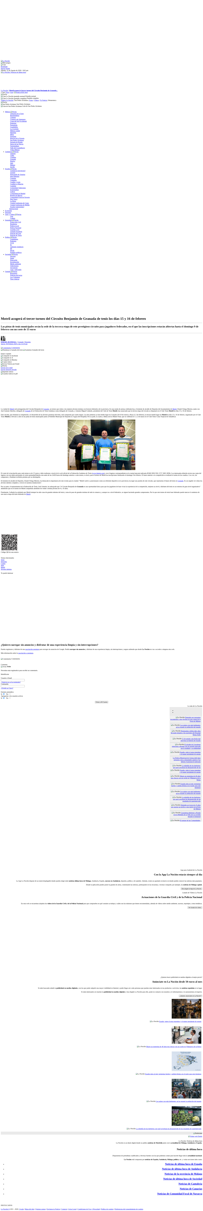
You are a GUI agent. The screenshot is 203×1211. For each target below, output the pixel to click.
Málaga (7, 112)
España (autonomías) (17, 207)
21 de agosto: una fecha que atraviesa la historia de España (191, 739)
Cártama (13, 117)
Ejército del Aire (15, 233)
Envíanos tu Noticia (53, 1209)
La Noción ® (5, 1209)
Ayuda (21, 1209)
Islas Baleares (14, 176)
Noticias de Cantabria (190, 1183)
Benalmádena (14, 115)
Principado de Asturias (17, 174)
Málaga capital (15, 131)
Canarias (13, 178)
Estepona (13, 123)
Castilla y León (15, 182)
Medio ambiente (15, 264)
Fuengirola (13, 125)
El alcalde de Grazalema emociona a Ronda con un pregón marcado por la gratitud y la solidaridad (186, 746)
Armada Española (16, 231)
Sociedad (8, 254)
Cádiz (12, 155)
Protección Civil (15, 222)
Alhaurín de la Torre (17, 114)
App (11, 92)
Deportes (8, 212)
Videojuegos (14, 266)
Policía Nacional (15, 228)
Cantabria (13, 180)
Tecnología (14, 268)
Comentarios (15, 348)
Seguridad (8, 220)
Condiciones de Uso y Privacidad (88, 1209)
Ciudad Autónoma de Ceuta (19, 203)
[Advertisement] (64, 15)
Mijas (12, 134)
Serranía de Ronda (16, 142)
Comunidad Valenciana (18, 188)
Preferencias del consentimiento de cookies (129, 1209)
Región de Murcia (16, 195)
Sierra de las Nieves (16, 144)
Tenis (2, 560)
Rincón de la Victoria (17, 138)
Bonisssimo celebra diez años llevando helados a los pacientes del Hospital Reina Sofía (186, 733)
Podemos (13, 241)
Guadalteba (14, 127)
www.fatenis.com (98, 473)
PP (11, 249)
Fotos (31, 100)
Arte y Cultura (10, 214)
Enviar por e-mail (6, 368)
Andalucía (8, 152)
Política (7, 237)
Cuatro (3, 563)
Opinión (8, 271)
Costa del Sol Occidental (18, 121)
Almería (13, 153)
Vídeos (36, 100)
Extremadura (14, 190)
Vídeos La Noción (7, 100)
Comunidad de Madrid (17, 193)
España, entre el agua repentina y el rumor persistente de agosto (190, 753)
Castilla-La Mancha (16, 184)
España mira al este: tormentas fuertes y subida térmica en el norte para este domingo (186, 786)
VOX (12, 243)
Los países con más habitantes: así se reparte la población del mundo (188, 726)
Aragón (12, 173)
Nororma (13, 136)
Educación (13, 260)
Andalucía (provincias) (17, 171)
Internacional (13, 209)
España (7, 169)
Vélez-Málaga (15, 150)
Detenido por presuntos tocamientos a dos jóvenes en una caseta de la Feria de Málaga (185, 719)
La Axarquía (14, 129)
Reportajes (13, 273)
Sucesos (13, 256)
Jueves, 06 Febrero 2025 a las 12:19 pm (14, 344)
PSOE (12, 250)
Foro (7, 92)
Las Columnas (15, 277)
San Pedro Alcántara (21, 100)
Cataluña (13, 186)
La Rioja (13, 201)
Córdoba (13, 157)
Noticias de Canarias (191, 1188)
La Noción (4, 90)
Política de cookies (107, 1209)
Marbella (13, 133)
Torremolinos (14, 146)
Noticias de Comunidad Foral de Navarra (179, 1193)
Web (2, 565)
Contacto (64, 1209)
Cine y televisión (15, 270)
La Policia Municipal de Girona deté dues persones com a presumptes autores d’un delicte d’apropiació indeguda (187, 760)
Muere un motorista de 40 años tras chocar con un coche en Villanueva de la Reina (186, 778)
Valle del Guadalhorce (17, 148)
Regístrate (4, 67)
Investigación (14, 262)
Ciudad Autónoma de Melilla (19, 205)
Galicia (12, 192)
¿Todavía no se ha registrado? (11, 682)
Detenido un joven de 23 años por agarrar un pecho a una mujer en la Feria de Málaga (186, 807)
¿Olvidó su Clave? (7, 688)
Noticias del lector (16, 275)
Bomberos (13, 224)
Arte (11, 216)
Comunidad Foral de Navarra (20, 197)
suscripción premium (32, 649)
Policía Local (14, 226)
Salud (12, 258)
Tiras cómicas (14, 279)
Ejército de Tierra (16, 235)
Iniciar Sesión (5, 68)
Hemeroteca (52, 100)
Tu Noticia (43, 100)
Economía (8, 211)
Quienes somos (40, 1209)
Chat (3, 92)
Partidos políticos (16, 252)
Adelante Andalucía (16, 247)
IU (11, 245)
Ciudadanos (14, 239)
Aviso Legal (72, 1209)
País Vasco (13, 199)
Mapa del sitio (29, 1209)
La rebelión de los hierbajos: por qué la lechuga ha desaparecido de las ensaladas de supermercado (187, 767)
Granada (13, 159)
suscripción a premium (25, 653)
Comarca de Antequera (17, 119)
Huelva (12, 161)
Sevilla (12, 167)
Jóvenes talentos (6, 569)
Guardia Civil (14, 230)
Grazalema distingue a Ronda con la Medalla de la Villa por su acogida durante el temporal (187, 814)
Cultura (12, 218)
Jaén (11, 163)
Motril (12, 409)
